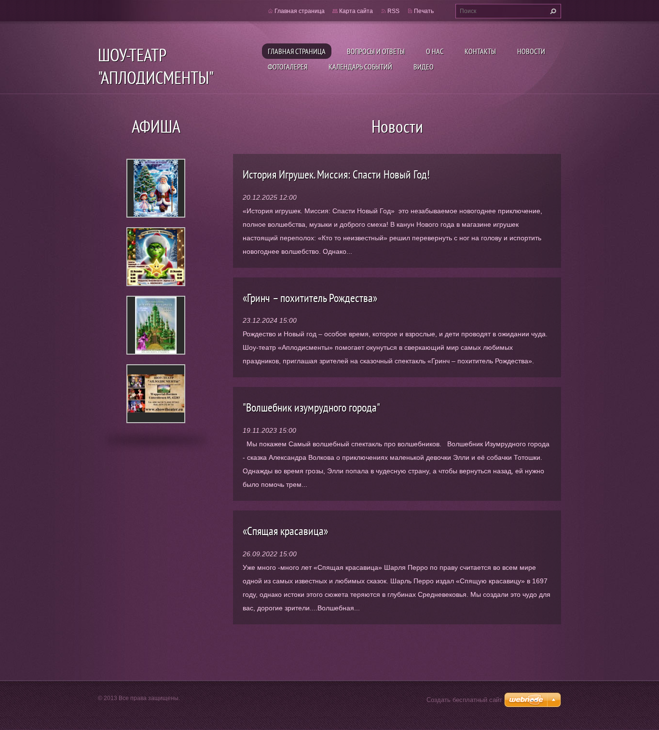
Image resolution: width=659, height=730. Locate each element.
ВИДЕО (423, 66)
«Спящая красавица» (285, 530)
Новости (531, 51)
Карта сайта (356, 11)
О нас (434, 51)
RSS (393, 11)
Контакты (480, 51)
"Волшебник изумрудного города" (311, 407)
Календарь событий (360, 66)
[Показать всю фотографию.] (156, 188)
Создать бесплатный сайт (464, 699)
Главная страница (297, 51)
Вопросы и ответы (376, 51)
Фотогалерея (287, 66)
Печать (424, 11)
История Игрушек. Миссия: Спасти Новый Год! (336, 174)
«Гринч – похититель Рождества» (310, 297)
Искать (552, 11)
